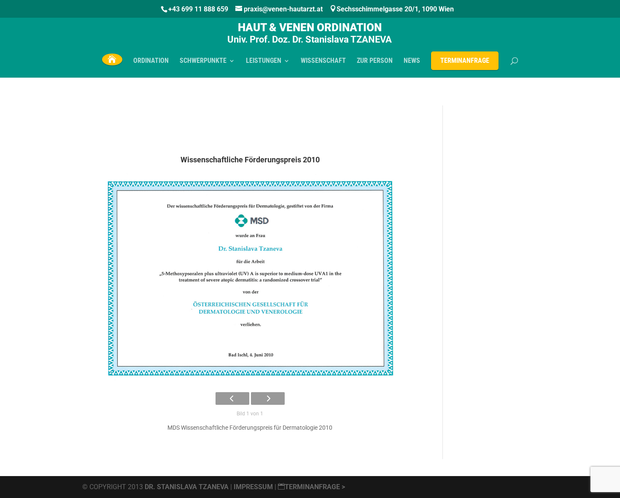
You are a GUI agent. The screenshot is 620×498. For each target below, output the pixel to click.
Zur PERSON (375, 61)
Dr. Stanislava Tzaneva (187, 487)
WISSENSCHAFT (323, 61)
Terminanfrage (464, 61)
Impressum (254, 487)
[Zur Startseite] (112, 59)
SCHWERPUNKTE (203, 61)
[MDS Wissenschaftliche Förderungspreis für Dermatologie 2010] (250, 278)
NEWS (412, 61)
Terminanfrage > (315, 487)
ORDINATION (151, 61)
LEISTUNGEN (263, 61)
